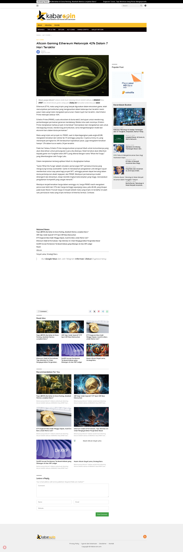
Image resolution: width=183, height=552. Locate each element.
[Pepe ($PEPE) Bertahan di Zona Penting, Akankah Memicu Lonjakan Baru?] (47, 326)
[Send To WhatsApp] (107, 311)
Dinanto (43, 51)
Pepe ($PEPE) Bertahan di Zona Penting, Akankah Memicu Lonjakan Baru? (62, 232)
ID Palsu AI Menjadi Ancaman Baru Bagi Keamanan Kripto (133, 162)
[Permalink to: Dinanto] (38, 52)
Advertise (48, 25)
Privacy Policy (74, 544)
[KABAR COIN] (56, 15)
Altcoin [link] (39, 250)
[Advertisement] (72, 211)
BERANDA (41, 30)
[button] (141, 5)
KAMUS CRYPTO (83, 30)
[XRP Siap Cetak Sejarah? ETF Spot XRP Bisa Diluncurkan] (72, 326)
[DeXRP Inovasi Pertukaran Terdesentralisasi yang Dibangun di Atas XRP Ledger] (72, 350)
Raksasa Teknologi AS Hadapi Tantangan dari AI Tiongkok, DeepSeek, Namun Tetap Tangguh (128, 131)
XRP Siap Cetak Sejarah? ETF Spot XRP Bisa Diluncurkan (56, 235)
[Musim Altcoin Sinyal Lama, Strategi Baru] (97, 350)
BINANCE (97, 100)
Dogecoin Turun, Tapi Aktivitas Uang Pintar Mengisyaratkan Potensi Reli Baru (112, 2)
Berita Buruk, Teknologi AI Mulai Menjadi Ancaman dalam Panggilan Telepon (135, 184)
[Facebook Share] (90, 311)
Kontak (57, 25)
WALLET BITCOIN (97, 30)
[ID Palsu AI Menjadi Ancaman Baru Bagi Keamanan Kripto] (129, 156)
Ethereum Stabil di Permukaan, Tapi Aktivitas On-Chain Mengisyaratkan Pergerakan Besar (68, 241)
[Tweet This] (94, 311)
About (40, 25)
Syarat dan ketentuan (89, 544)
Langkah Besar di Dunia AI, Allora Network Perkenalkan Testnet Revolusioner (135, 138)
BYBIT (41, 103)
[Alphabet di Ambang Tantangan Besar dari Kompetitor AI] (119, 148)
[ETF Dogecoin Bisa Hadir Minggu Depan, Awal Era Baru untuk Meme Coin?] (97, 326)
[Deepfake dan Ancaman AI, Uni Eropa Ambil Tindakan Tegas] (119, 170)
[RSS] (145, 537)
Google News (51, 259)
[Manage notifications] (4, 547)
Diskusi (88, 259)
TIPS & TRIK (51, 30)
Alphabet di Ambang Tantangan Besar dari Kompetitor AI (133, 148)
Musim (38, 247)
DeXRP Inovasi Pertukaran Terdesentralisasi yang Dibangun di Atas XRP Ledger (64, 244)
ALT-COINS (71, 30)
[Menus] (37, 5)
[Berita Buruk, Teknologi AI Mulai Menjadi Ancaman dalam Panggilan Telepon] (129, 178)
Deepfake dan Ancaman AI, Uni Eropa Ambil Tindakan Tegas (134, 170)
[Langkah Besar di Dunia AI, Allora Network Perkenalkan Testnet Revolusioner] (119, 139)
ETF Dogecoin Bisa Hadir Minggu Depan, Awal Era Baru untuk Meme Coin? (62, 238)
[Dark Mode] (145, 5)
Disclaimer (103, 544)
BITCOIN (61, 30)
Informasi (79, 259)
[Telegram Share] (103, 311)
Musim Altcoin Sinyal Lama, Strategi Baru (95, 359)
